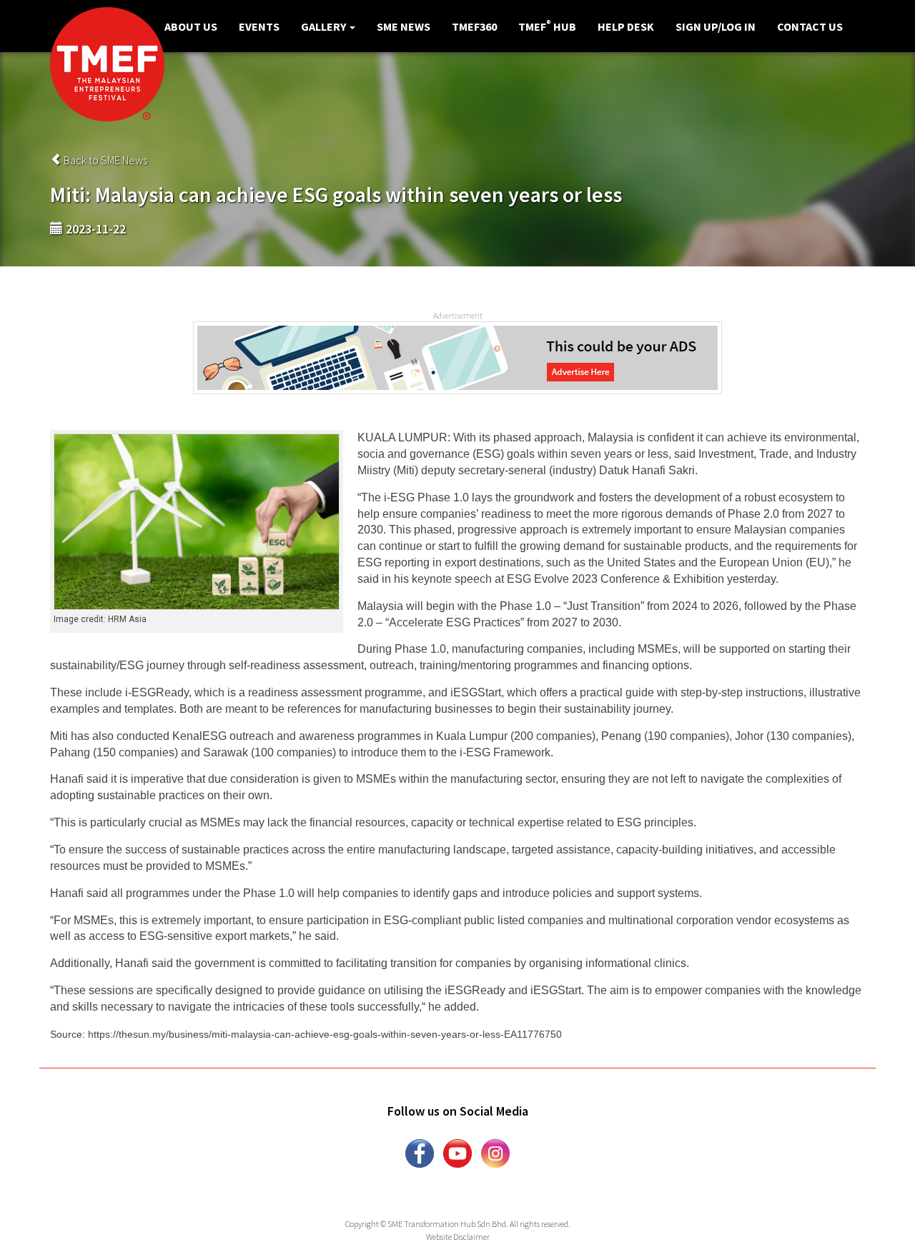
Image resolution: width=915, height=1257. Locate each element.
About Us (190, 26)
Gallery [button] (324, 26)
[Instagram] (495, 1152)
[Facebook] (419, 1152)
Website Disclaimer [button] (458, 1236)
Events (259, 26)
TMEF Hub (547, 26)
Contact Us (810, 26)
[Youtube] (457, 1152)
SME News (403, 26)
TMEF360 (474, 26)
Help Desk (626, 26)
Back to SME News (104, 160)
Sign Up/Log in (716, 26)
